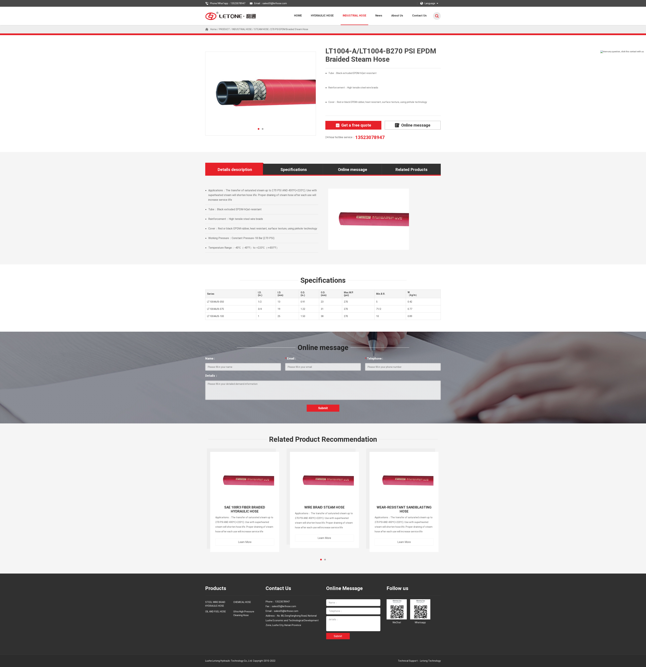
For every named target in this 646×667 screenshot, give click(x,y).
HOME (298, 15)
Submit (323, 408)
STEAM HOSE (261, 29)
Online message (415, 125)
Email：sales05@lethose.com (270, 3)
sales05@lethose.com (286, 611)
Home (213, 29)
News (378, 15)
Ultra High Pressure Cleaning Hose (243, 613)
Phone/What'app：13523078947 (227, 3)
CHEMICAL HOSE (242, 602)
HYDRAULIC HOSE (322, 15)
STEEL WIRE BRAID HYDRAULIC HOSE (215, 604)
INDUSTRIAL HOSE (354, 15)
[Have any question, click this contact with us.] (622, 51)
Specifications (293, 169)
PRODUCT (224, 29)
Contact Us (419, 15)
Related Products (411, 169)
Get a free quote (356, 125)
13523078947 (370, 137)
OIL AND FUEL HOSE (215, 611)
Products (215, 588)
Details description (235, 169)
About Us (397, 15)
